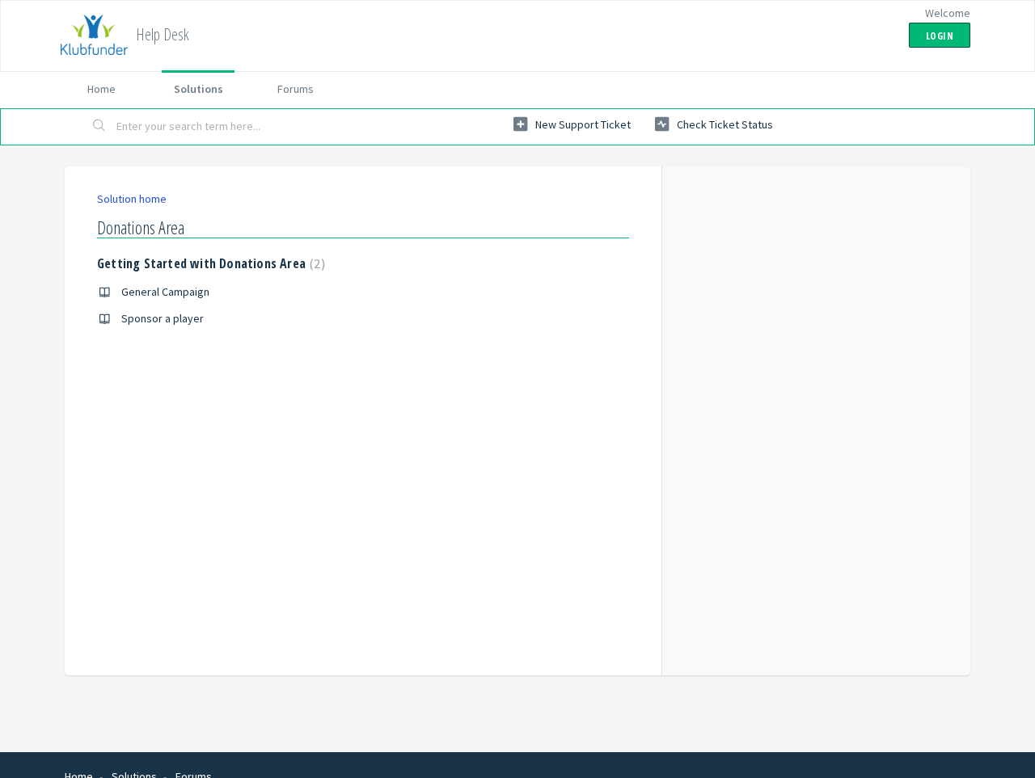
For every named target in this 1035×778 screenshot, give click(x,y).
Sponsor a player (162, 318)
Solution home (132, 198)
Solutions (198, 89)
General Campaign (165, 291)
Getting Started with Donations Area (209, 263)
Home (101, 89)
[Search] (99, 127)
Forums (295, 89)
